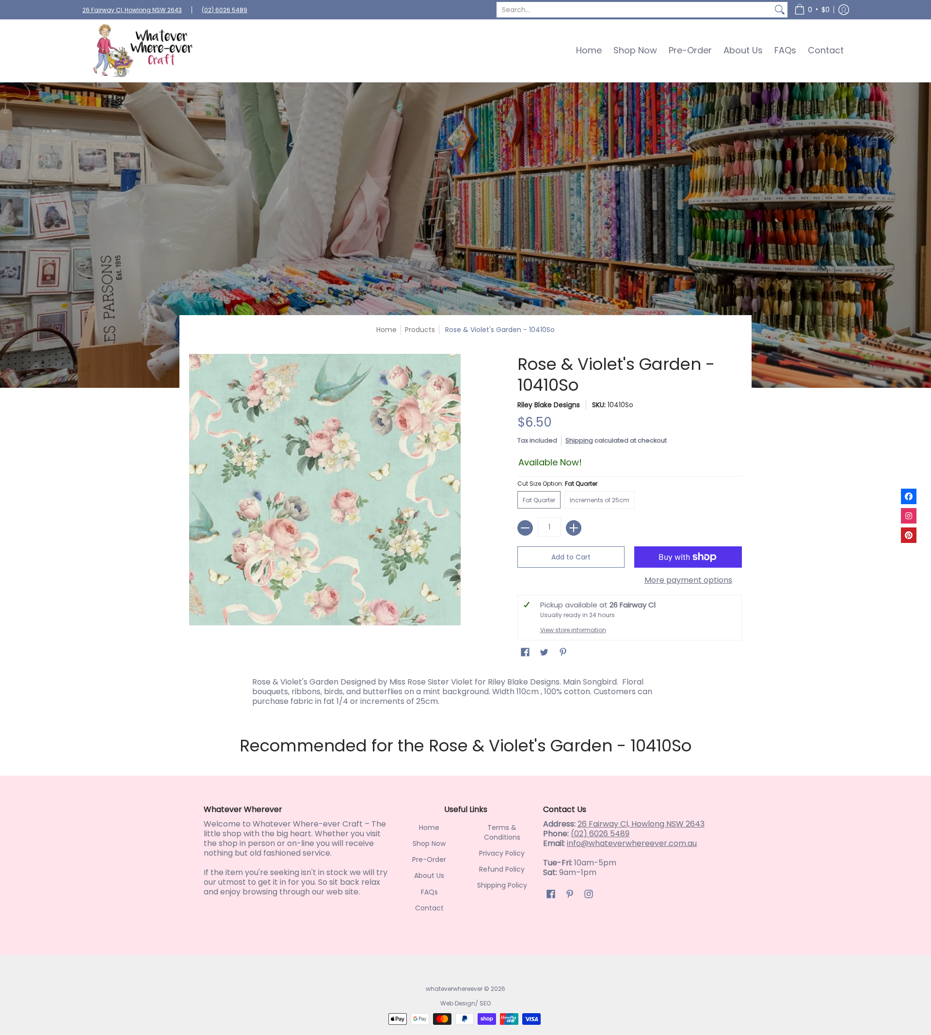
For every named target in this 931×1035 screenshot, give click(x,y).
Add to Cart (571, 557)
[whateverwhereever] (143, 50)
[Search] (779, 9)
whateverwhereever (454, 989)
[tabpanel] (465, 689)
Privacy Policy (502, 853)
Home (386, 329)
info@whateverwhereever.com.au (632, 843)
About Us (429, 875)
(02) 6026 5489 (224, 10)
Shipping (579, 440)
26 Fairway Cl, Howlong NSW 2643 (132, 10)
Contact (429, 908)
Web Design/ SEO (465, 1003)
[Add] (573, 528)
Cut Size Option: (557, 483)
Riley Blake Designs (548, 405)
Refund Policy (502, 869)
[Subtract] (525, 528)
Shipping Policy (502, 885)
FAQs (429, 892)
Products (420, 329)
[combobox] (634, 9)
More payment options (688, 580)
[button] (812, 9)
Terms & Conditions (502, 832)
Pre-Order (429, 859)
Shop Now (429, 843)
